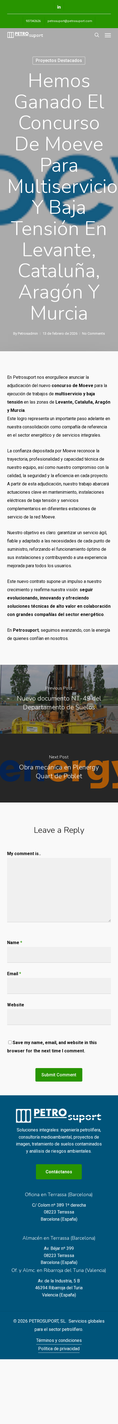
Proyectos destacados (59, 60)
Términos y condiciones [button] (59, 1340)
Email (14, 973)
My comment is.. (24, 853)
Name (14, 942)
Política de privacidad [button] (59, 1348)
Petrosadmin (28, 333)
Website (15, 1004)
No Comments (93, 333)
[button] (108, 35)
